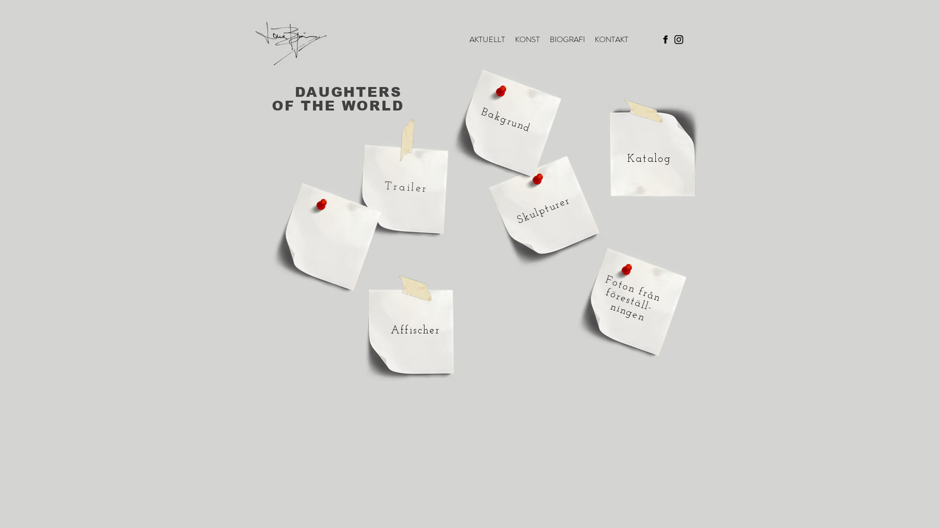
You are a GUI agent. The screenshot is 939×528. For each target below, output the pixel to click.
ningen (628, 312)
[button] (527, 39)
